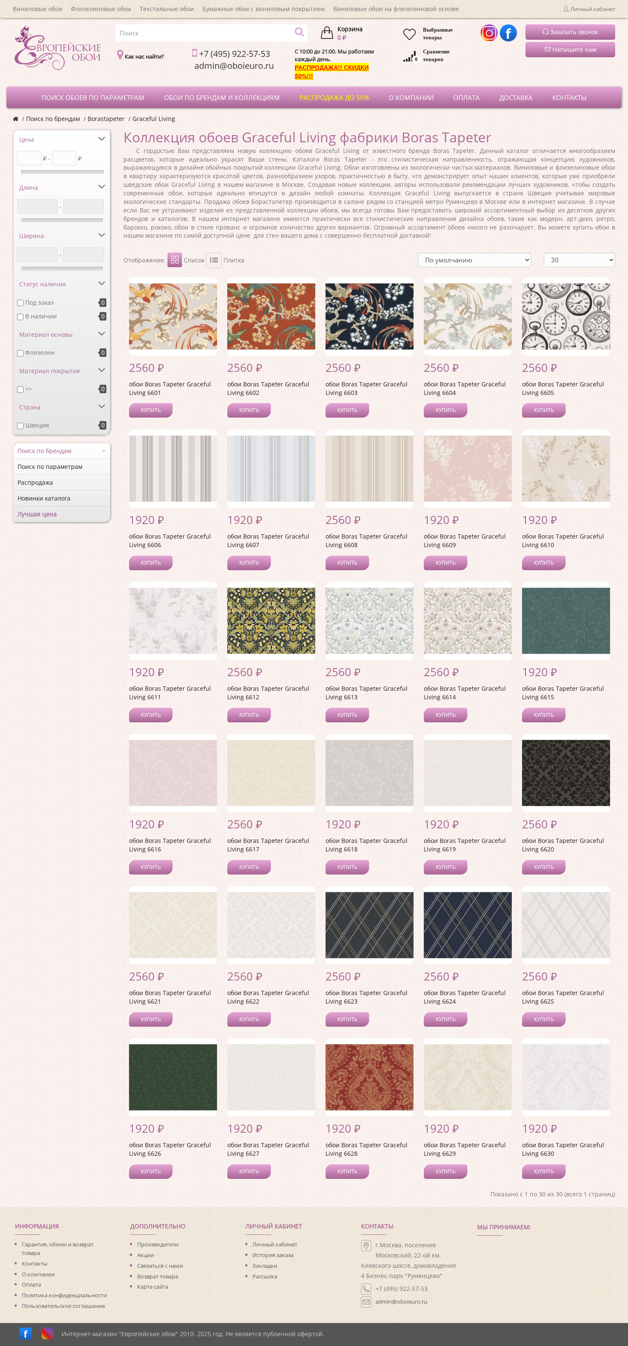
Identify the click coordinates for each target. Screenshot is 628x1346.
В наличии (41, 316)
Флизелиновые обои (101, 9)
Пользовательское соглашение (63, 1306)
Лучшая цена (37, 514)
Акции (145, 1255)
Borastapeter (106, 119)
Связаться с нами (160, 1265)
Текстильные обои (167, 9)
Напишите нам (573, 49)
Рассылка (264, 1276)
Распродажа (35, 482)
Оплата (31, 1284)
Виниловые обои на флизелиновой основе (396, 9)
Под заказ (39, 302)
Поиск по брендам (53, 119)
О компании (38, 1274)
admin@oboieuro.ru (401, 1301)
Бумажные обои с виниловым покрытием (263, 9)
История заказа (272, 1255)
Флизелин (40, 352)
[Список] (214, 260)
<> (28, 389)
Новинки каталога (44, 498)
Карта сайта (152, 1286)
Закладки (264, 1265)
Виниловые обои (37, 9)
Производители (158, 1244)
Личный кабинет (274, 1244)
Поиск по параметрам (50, 466)
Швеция (37, 425)
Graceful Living (153, 119)
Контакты (34, 1263)
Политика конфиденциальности (64, 1295)
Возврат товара (157, 1276)
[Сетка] (174, 260)
